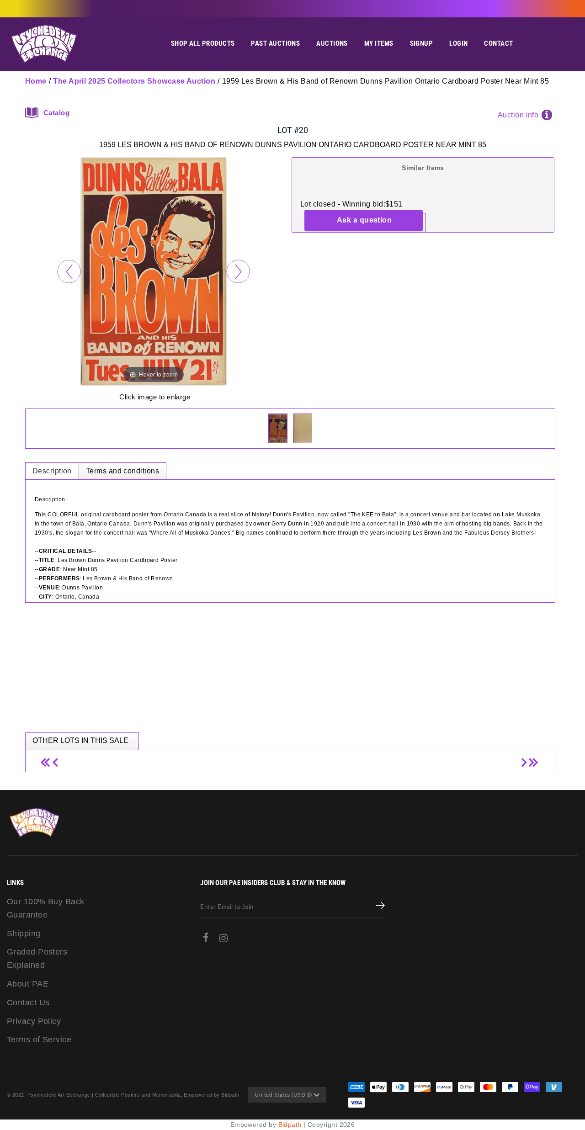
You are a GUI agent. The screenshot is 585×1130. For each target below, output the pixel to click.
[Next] (238, 271)
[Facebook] (205, 939)
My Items (379, 43)
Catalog (56, 113)
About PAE (27, 983)
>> (532, 759)
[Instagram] (223, 940)
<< (48, 759)
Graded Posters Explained (37, 958)
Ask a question (364, 220)
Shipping (24, 933)
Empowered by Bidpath (211, 1095)
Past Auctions (275, 43)
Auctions (332, 43)
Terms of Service (39, 1039)
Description (52, 471)
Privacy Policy (34, 1021)
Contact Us (28, 1002)
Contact (498, 43)
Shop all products (203, 43)
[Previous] (68, 271)
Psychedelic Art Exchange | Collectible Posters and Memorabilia (104, 1095)
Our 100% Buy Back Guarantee (46, 908)
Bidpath (290, 1124)
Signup (421, 43)
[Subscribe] (380, 906)
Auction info (518, 115)
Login (458, 43)
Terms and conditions (122, 471)
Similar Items (423, 167)
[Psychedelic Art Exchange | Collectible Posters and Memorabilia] (43, 44)
